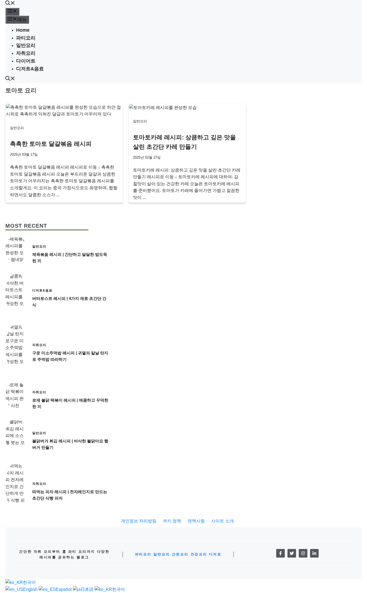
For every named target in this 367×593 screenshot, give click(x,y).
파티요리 (25, 38)
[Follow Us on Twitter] (291, 553)
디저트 (215, 554)
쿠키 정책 (172, 521)
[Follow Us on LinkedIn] (314, 553)
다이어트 (25, 61)
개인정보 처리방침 (138, 521)
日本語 (88, 589)
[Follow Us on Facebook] (280, 553)
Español (64, 589)
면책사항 (196, 521)
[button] (10, 3)
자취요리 (25, 53)
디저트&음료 (30, 68)
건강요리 (198, 554)
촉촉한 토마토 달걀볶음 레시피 (51, 143)
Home (23, 30)
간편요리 (180, 554)
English (31, 589)
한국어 (29, 582)
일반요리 (25, 45)
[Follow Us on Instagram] (303, 553)
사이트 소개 (222, 521)
